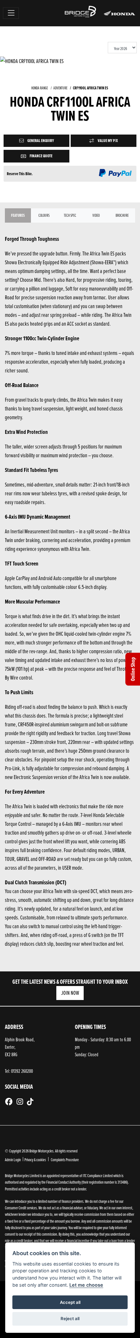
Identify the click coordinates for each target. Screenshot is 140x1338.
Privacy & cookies (35, 1160)
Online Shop (133, 669)
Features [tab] (18, 215)
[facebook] (10, 1102)
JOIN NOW (70, 993)
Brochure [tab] (122, 215)
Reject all (70, 1318)
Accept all (70, 1302)
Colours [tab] (43, 215)
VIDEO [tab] (96, 215)
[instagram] (21, 1102)
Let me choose (86, 1285)
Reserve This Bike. (20, 174)
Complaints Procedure (65, 1160)
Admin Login (13, 1160)
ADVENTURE (60, 88)
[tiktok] (32, 1102)
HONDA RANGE (39, 88)
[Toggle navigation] (11, 13)
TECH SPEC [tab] (70, 215)
